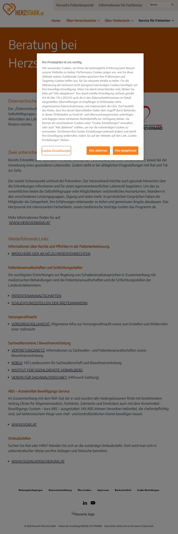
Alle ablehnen (98, 150)
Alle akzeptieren (125, 150)
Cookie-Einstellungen (56, 150)
